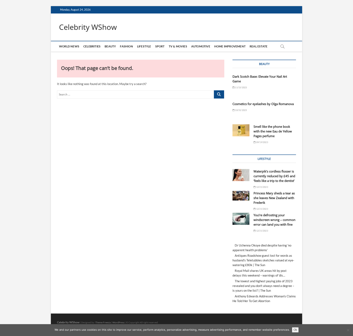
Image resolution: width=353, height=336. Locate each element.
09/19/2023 (262, 142)
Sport (160, 46)
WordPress (118, 322)
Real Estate (258, 46)
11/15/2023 (241, 87)
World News (69, 46)
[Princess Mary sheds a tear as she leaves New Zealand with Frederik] (240, 195)
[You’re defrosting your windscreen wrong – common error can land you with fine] (240, 219)
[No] (348, 330)
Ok (295, 329)
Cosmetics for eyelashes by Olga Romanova (263, 104)
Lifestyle (144, 46)
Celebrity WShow (88, 27)
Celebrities (92, 46)
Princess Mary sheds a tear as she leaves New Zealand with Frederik (274, 198)
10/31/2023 (241, 110)
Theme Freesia (103, 322)
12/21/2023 (262, 187)
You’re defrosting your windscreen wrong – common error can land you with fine (274, 219)
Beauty (110, 46)
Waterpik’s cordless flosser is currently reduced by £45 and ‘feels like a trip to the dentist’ (274, 176)
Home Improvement (230, 46)
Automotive (200, 46)
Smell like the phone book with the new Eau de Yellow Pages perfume (273, 131)
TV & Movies (178, 46)
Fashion (126, 46)
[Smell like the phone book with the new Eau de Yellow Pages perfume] (240, 130)
